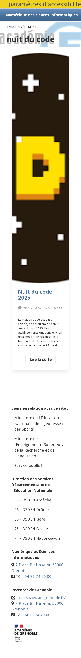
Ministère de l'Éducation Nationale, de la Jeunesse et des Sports (40, 423)
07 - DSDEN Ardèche (33, 499)
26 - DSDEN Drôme (31, 509)
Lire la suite (40, 359)
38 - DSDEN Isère (29, 519)
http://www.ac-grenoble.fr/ (41, 597)
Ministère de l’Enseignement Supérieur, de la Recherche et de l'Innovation (38, 447)
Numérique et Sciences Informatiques (42, 14)
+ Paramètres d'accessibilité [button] (42, 4)
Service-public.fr (29, 465)
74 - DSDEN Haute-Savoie (37, 538)
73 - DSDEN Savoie (31, 528)
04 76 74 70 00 (38, 576)
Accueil (11, 27)
